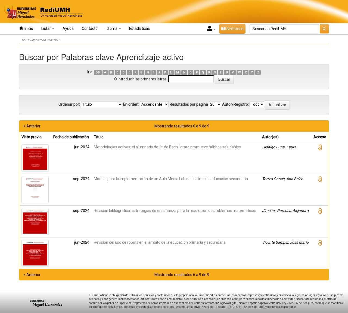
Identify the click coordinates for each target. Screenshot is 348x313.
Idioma (112, 28)
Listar (46, 28)
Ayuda (68, 28)
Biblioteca (234, 29)
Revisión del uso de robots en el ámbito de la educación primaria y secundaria (160, 242)
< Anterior (32, 126)
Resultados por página (189, 104)
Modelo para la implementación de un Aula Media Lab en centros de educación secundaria (171, 179)
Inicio (28, 28)
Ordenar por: (69, 104)
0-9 (98, 72)
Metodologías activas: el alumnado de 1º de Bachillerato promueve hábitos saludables (167, 147)
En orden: (131, 104)
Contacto (90, 28)
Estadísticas (139, 28)
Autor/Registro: (235, 104)
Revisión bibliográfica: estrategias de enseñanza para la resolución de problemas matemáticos (175, 210)
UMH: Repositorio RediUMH (40, 40)
